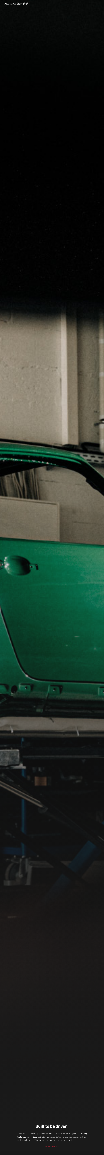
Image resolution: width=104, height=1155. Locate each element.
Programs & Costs (51, 1146)
